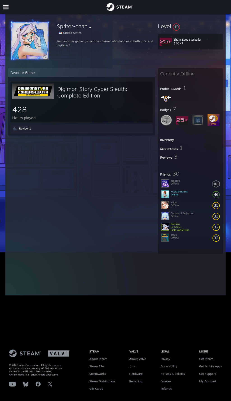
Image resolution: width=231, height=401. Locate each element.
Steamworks (97, 374)
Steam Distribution (102, 381)
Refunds (166, 388)
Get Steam (206, 359)
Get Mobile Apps (210, 366)
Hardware (136, 374)
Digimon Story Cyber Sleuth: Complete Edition (92, 92)
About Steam (98, 359)
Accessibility (168, 366)
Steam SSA (96, 366)
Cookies (165, 381)
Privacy (165, 359)
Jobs (132, 366)
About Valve (137, 359)
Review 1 (25, 128)
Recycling (135, 381)
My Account (207, 381)
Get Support (207, 374)
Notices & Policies (172, 374)
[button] (190, 26)
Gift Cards (96, 388)
